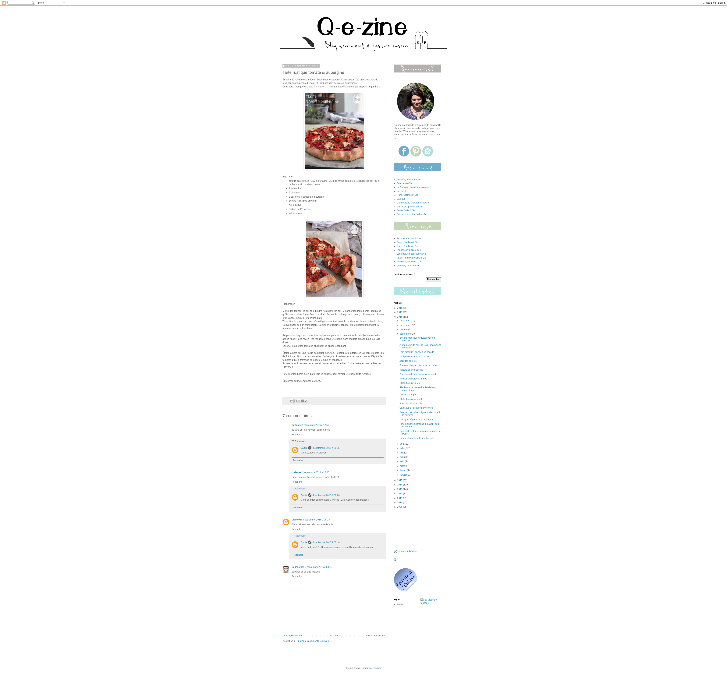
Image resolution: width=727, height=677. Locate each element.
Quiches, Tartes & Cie (408, 265)
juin (402, 452)
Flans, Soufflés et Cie (407, 246)
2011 (400, 498)
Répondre (297, 434)
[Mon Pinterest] (416, 155)
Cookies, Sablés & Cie (408, 179)
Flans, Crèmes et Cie (407, 195)
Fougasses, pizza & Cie (409, 250)
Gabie (304, 448)
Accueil (334, 635)
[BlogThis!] (295, 401)
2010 (400, 502)
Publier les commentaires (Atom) (313, 641)
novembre (405, 325)
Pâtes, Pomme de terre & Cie (411, 257)
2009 (400, 507)
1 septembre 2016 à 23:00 (315, 472)
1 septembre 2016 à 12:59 (315, 425)
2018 (400, 308)
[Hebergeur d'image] (417, 229)
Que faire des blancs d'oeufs (411, 214)
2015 (400, 480)
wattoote (296, 425)
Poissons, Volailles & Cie (409, 261)
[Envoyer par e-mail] (292, 401)
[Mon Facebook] (404, 155)
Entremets (402, 191)
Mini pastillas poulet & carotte (414, 356)
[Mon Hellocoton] (427, 155)
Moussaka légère (408, 394)
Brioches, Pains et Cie (410, 403)
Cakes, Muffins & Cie (407, 242)
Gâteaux (401, 199)
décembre (405, 320)
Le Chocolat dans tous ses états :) (414, 187)
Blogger (377, 668)
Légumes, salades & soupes (411, 253)
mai (402, 457)
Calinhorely (298, 567)
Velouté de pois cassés (411, 369)
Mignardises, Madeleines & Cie (413, 202)
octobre (404, 329)
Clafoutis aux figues (409, 383)
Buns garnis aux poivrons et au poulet (418, 365)
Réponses (300, 441)
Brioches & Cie (404, 183)
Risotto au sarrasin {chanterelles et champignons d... (417, 388)
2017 (400, 312)
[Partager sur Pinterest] (306, 401)
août (402, 444)
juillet (403, 448)
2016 (400, 317)
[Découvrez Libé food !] (395, 560)
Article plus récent (292, 635)
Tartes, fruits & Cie (406, 210)
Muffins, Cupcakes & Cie (409, 206)
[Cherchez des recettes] (430, 603)
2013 (400, 489)
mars (403, 466)
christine (296, 472)
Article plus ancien (375, 635)
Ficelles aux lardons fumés (413, 378)
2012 (400, 493)
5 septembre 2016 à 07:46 (326, 542)
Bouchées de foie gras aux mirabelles (418, 374)
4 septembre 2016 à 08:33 (316, 519)
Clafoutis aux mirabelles (411, 399)
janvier (403, 475)
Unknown (297, 519)
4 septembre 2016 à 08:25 (326, 448)
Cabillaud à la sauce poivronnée (416, 408)
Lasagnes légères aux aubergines (417, 419)
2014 (400, 484)
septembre (405, 334)
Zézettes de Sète (408, 361)
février (403, 470)
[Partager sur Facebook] (302, 401)
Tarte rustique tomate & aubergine (416, 438)
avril (402, 461)
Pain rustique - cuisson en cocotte (416, 352)
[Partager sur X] (299, 401)
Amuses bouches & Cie (409, 238)
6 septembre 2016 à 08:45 (318, 567)
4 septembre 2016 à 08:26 (326, 495)
